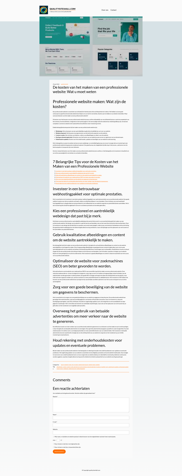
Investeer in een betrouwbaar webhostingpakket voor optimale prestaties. (76, 171)
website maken (92, 364)
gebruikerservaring (78, 367)
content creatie (70, 367)
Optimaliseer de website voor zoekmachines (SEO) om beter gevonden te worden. (78, 177)
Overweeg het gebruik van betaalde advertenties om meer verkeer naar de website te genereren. (82, 181)
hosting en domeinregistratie (89, 367)
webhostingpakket (81, 368)
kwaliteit (103, 367)
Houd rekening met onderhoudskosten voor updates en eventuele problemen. (77, 183)
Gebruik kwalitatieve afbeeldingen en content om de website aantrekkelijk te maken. (79, 175)
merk (107, 367)
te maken (76, 364)
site (72, 364)
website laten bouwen (83, 364)
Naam (55, 414)
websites (98, 364)
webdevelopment (72, 368)
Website (55, 429)
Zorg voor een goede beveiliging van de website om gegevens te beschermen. (76, 179)
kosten (69, 364)
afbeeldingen (59, 367)
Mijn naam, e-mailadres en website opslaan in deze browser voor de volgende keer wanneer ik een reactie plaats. (85, 436)
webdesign (65, 368)
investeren (98, 367)
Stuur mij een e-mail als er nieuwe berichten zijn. (67, 447)
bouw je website (64, 364)
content (64, 367)
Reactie (55, 396)
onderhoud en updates (113, 367)
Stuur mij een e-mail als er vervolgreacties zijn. (67, 444)
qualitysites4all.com (63, 9)
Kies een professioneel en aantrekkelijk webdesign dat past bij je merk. (75, 173)
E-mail (55, 422)
